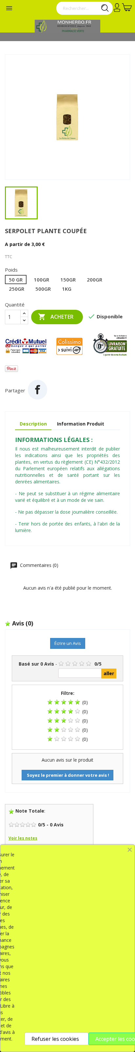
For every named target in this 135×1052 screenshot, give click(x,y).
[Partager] (37, 389)
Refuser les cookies (55, 1038)
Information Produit (80, 424)
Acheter (55, 317)
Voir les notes (23, 838)
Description (33, 424)
